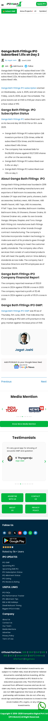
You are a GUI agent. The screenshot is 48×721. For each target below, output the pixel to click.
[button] (2, 409)
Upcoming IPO (8, 565)
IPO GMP (6, 562)
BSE (6, 655)
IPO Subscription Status (12, 572)
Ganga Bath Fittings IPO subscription (19, 88)
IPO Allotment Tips (10, 599)
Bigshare (30, 658)
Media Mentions (9, 629)
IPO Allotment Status (11, 575)
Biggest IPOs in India (10, 608)
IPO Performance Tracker (13, 596)
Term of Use (7, 639)
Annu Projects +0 (22, 11)
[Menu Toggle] (2, 5)
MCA (11, 655)
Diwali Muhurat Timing (11, 605)
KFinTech (18, 658)
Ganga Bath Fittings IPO (12, 119)
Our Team (6, 626)
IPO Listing (6, 578)
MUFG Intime (36, 655)
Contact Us (7, 622)
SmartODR (22, 655)
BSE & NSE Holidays (10, 602)
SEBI (24, 652)
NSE (44, 652)
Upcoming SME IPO (10, 569)
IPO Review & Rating (10, 582)
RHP (38, 652)
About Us (6, 619)
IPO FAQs (6, 592)
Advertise (6, 632)
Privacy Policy (8, 635)
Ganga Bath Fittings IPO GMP (15, 310)
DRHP (31, 652)
